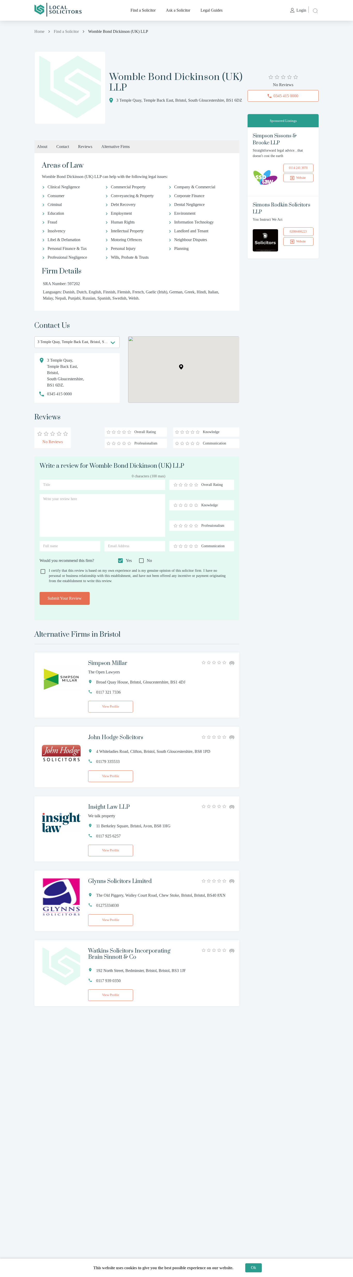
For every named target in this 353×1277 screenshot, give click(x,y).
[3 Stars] (185, 484)
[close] (315, 10)
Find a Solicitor (143, 10)
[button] (181, 366)
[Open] (113, 342)
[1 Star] (175, 484)
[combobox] (77, 342)
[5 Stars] (196, 484)
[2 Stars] (180, 484)
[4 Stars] (191, 484)
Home (39, 31)
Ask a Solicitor (178, 10)
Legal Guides (211, 10)
